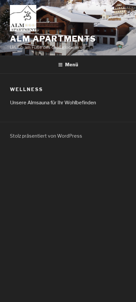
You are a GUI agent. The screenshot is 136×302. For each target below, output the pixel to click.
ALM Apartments (53, 39)
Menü (71, 64)
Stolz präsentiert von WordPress (46, 136)
